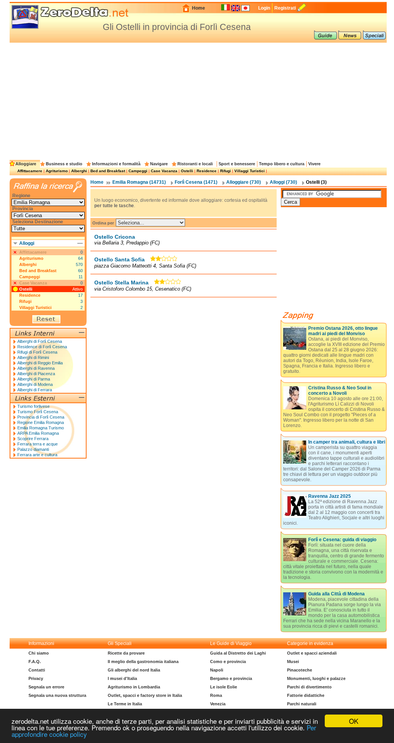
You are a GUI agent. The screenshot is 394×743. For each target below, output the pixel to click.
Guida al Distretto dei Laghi (238, 653)
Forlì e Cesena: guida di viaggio (342, 539)
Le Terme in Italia (125, 703)
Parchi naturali (301, 703)
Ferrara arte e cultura (37, 454)
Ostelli (187, 171)
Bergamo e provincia (231, 678)
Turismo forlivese (33, 406)
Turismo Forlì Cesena (37, 411)
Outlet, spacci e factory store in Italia (145, 695)
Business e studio (64, 163)
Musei (293, 661)
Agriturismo (57, 171)
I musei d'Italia (122, 678)
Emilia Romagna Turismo (40, 428)
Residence (207, 171)
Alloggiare (25, 163)
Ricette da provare (126, 653)
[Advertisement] (198, 100)
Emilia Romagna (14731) (139, 182)
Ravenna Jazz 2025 (329, 496)
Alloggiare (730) (243, 182)
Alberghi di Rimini (33, 357)
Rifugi (225, 171)
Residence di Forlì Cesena (42, 346)
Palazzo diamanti (33, 449)
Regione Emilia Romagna (40, 422)
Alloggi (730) (283, 182)
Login (264, 8)
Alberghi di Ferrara (34, 389)
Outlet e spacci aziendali (312, 653)
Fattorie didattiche (305, 695)
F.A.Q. (34, 661)
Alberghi (79, 171)
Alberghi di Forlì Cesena (39, 341)
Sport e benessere (237, 163)
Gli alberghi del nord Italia (134, 670)
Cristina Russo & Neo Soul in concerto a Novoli (339, 390)
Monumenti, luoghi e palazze (316, 678)
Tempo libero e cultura (281, 163)
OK (353, 721)
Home (198, 8)
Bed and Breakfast (107, 171)
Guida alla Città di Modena (336, 594)
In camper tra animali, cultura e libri (346, 442)
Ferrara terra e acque (37, 444)
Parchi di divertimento (309, 687)
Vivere (314, 163)
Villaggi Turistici (249, 171)
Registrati (285, 8)
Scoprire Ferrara (32, 438)
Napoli (216, 670)
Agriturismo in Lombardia (134, 687)
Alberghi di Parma (33, 379)
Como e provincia (228, 661)
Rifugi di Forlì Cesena (37, 352)
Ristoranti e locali (195, 163)
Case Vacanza (164, 171)
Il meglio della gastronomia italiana (143, 661)
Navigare (159, 163)
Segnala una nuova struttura (57, 695)
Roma (216, 695)
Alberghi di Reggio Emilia (40, 363)
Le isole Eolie (223, 687)
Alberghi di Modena (35, 384)
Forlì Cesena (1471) (196, 182)
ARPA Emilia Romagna (38, 433)
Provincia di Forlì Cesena (40, 417)
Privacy (35, 678)
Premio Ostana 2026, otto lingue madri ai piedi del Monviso (343, 331)
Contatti (36, 670)
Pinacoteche (299, 670)
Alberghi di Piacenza (36, 373)
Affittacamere (29, 171)
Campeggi (138, 171)
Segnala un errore (46, 687)
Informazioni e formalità (116, 163)
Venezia (217, 703)
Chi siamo (38, 653)
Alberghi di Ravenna (36, 368)
